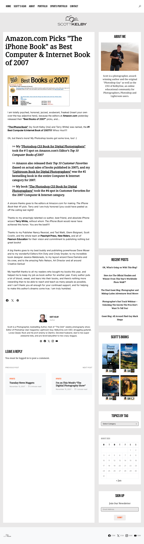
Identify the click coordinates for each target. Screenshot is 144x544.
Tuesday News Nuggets (22, 382)
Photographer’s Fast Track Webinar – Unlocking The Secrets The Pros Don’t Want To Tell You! (119, 305)
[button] (140, 6)
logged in (24, 358)
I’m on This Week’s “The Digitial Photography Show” (71, 384)
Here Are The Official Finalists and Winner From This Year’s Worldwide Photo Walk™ (120, 278)
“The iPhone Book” (18, 127)
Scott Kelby (54, 317)
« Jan (118, 480)
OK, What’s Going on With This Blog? (120, 267)
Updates (12, 379)
